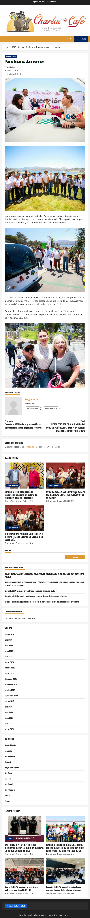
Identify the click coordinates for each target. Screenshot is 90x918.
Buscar (8, 550)
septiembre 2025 (11, 695)
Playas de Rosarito (12, 767)
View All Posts (51, 408)
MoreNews (53, 915)
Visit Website (32, 408)
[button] (4, 38)
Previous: (23, 424)
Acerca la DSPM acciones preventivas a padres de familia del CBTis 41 (31, 590)
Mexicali (8, 762)
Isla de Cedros (10, 756)
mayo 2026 (9, 651)
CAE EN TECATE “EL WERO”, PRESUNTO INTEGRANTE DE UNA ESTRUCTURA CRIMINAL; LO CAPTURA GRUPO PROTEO (24, 847)
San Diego (8, 773)
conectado (29, 447)
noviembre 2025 (11, 684)
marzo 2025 (9, 729)
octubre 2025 (10, 690)
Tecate (7, 795)
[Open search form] (71, 38)
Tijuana (7, 801)
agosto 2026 (9, 634)
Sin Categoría (10, 789)
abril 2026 (9, 656)
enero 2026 (9, 673)
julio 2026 (8, 639)
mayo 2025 (9, 717)
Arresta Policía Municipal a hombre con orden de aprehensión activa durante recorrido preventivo (42, 601)
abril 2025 (8, 723)
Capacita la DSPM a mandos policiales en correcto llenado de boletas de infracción (36, 596)
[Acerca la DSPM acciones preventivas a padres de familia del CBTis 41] (24, 871)
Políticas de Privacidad (16, 906)
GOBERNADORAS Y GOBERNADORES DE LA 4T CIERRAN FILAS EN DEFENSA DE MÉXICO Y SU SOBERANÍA (24, 536)
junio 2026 (9, 645)
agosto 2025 (9, 701)
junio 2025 (9, 712)
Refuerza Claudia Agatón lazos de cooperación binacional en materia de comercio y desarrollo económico (21, 494)
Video (83, 38)
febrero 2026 (10, 667)
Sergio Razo (11, 67)
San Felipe (8, 778)
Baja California (11, 56)
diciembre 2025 (11, 678)
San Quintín (9, 784)
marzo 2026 (9, 662)
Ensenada (8, 750)
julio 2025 (8, 706)
